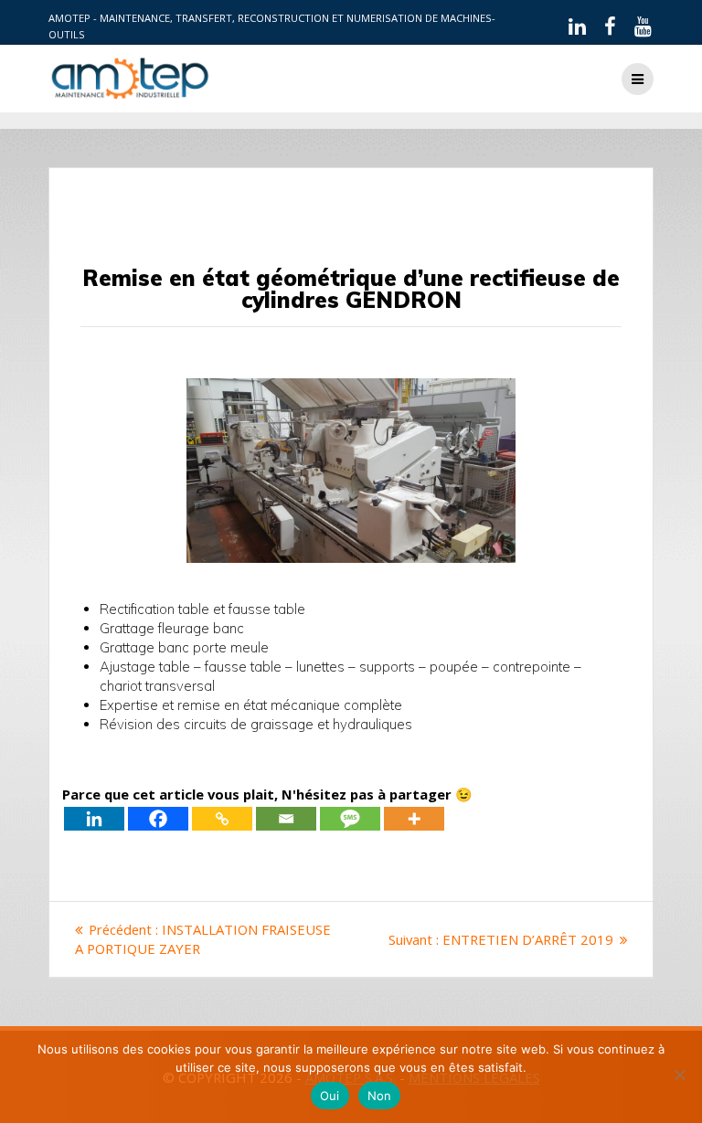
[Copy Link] (222, 819)
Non (379, 1095)
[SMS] (350, 819)
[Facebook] (158, 819)
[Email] (286, 819)
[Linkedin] (94, 819)
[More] (414, 819)
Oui (330, 1095)
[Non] (679, 1074)
